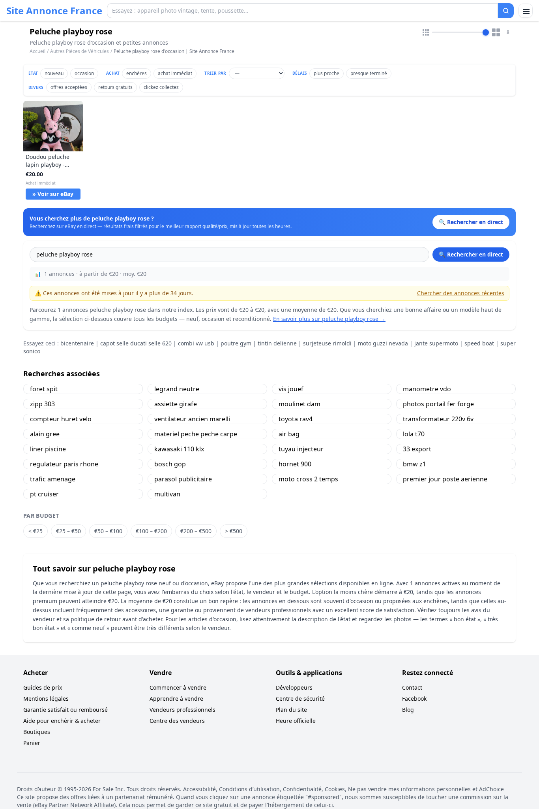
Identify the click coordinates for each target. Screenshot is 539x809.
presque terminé (368, 73)
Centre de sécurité (300, 698)
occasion (84, 73)
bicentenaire (77, 343)
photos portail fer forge (438, 404)
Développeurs (294, 687)
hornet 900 (295, 464)
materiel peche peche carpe (195, 434)
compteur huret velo (61, 419)
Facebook (414, 698)
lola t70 (414, 434)
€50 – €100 (108, 531)
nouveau (54, 73)
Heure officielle (296, 720)
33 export (417, 449)
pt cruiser (44, 494)
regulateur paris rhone (64, 464)
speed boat (479, 343)
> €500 (233, 531)
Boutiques (36, 731)
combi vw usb (196, 343)
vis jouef (291, 389)
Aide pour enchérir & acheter (62, 720)
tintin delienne (277, 343)
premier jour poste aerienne (445, 479)
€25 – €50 (68, 531)
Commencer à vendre (178, 687)
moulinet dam (299, 404)
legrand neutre (176, 389)
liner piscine (48, 449)
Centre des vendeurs (177, 720)
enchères (136, 73)
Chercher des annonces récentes (460, 293)
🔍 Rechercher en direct (471, 254)
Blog (408, 709)
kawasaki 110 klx (179, 449)
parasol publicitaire (183, 479)
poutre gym (236, 343)
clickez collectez (161, 87)
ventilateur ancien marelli (192, 419)
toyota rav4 (296, 419)
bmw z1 (414, 464)
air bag (289, 434)
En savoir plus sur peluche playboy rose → (329, 318)
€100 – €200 (151, 531)
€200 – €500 (195, 531)
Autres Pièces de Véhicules (79, 51)
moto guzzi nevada (383, 343)
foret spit (44, 389)
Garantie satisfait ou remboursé (65, 709)
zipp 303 (42, 404)
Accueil (37, 51)
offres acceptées (69, 87)
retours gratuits (115, 87)
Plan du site (291, 709)
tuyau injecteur (301, 449)
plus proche (326, 73)
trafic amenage (52, 479)
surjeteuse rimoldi (327, 343)
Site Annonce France (54, 10)
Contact (412, 687)
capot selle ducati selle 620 (136, 343)
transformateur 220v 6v (438, 419)
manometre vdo (427, 389)
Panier (31, 743)
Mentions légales (46, 698)
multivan (167, 494)
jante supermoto (436, 343)
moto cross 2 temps (308, 479)
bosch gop (170, 464)
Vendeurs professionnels (182, 709)
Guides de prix (42, 687)
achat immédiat (175, 73)
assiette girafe (175, 404)
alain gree (45, 434)
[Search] (506, 10)
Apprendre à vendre (176, 698)
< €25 (35, 531)
